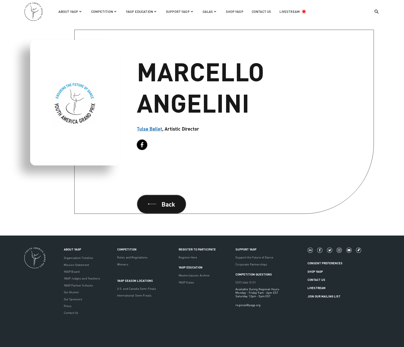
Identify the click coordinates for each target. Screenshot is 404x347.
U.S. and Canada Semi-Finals (136, 288)
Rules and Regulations (132, 257)
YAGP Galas (186, 282)
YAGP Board (71, 271)
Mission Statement (76, 265)
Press (68, 306)
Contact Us (71, 313)
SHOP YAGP (234, 12)
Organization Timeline (78, 258)
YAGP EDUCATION (190, 267)
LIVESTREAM (289, 12)
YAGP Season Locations (135, 281)
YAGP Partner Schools (78, 285)
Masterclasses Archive (194, 275)
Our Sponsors (73, 299)
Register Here (188, 257)
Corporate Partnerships (251, 264)
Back (168, 204)
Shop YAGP (315, 271)
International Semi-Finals (134, 295)
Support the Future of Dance (254, 257)
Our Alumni (71, 292)
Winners (122, 264)
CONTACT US (261, 12)
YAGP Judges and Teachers (82, 278)
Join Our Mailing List (323, 296)
